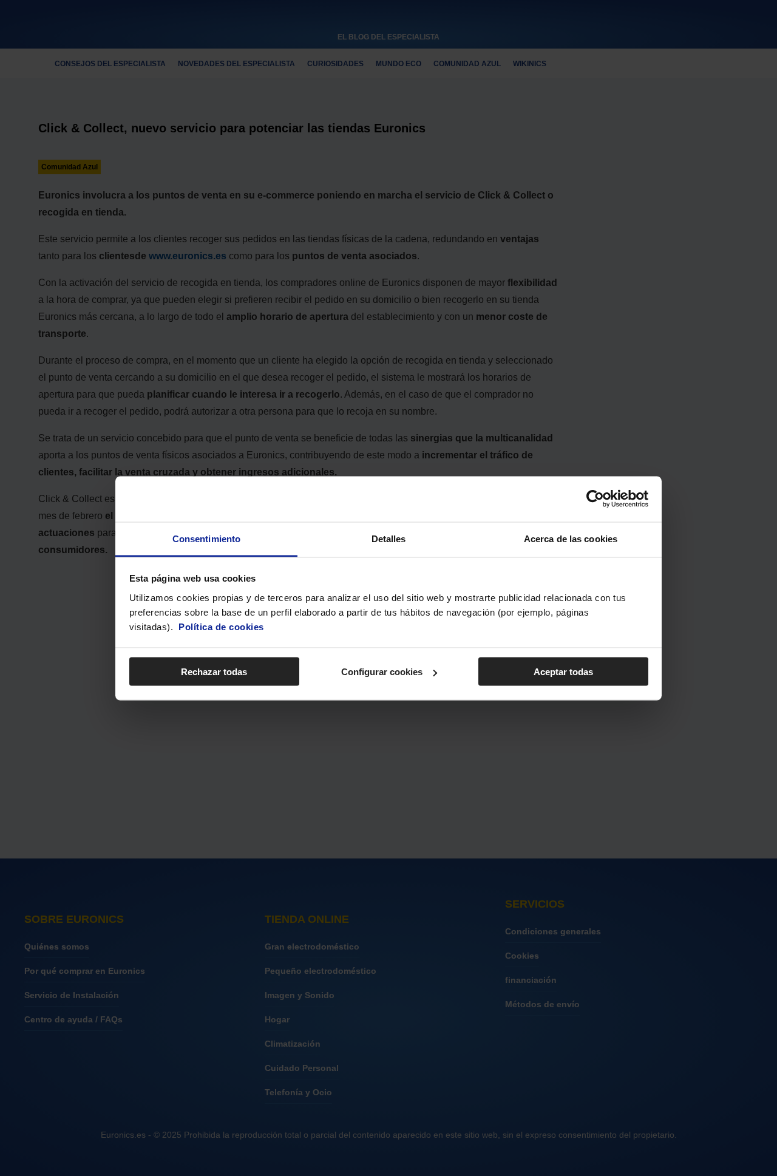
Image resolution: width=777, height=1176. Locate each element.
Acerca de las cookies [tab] (570, 538)
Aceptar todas (563, 672)
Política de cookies (221, 626)
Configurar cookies (381, 672)
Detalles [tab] (389, 538)
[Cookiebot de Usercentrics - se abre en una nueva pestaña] (595, 499)
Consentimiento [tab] (206, 538)
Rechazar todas (214, 672)
